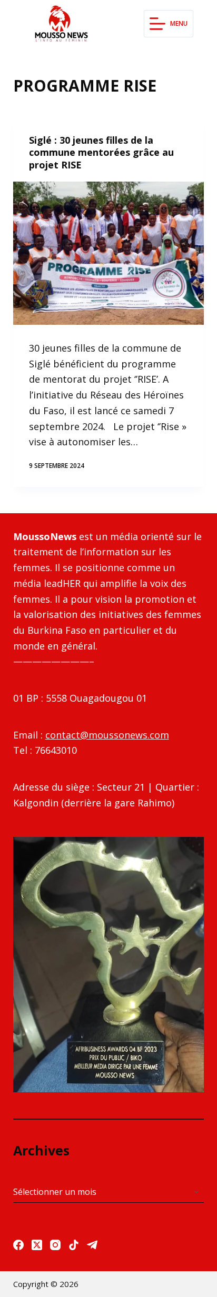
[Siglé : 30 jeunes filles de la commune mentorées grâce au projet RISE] (108, 253)
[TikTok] (73, 1245)
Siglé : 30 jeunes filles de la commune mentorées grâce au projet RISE (101, 152)
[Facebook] (18, 1245)
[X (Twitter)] (37, 1245)
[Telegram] (92, 1245)
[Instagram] (55, 1245)
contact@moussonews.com (107, 735)
